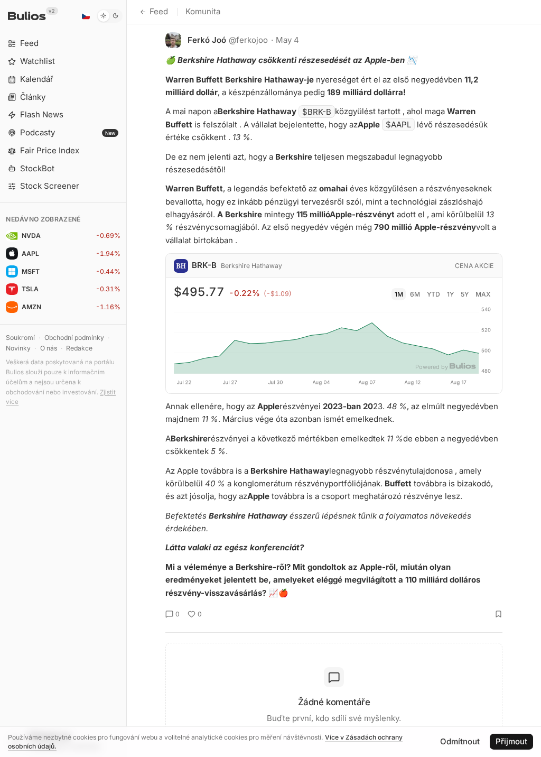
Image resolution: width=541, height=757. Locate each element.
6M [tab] (415, 294)
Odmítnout (460, 741)
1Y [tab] (450, 294)
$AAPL (398, 124)
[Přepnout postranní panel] (126, 378)
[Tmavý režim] (110, 16)
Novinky (18, 348)
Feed (159, 11)
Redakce (79, 348)
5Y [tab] (465, 294)
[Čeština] (85, 16)
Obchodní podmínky (74, 337)
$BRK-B (316, 111)
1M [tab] (399, 294)
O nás (48, 348)
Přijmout (511, 741)
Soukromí (20, 337)
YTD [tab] (433, 294)
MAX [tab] (483, 294)
